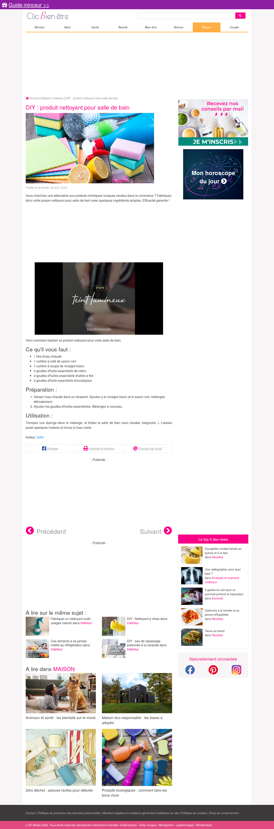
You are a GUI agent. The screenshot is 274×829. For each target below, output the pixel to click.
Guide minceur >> (29, 4)
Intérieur (86, 623)
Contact (31, 813)
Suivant (150, 531)
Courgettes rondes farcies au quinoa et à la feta (223, 550)
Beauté (123, 27)
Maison (206, 27)
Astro (67, 27)
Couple (234, 27)
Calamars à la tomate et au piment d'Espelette (222, 612)
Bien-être (151, 27)
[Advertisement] (137, 64)
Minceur (40, 27)
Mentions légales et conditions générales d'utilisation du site (141, 813)
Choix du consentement (224, 813)
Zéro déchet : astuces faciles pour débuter (59, 790)
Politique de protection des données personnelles (69, 813)
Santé (95, 27)
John (40, 437)
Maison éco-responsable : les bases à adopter (132, 720)
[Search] (240, 15)
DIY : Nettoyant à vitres (143, 618)
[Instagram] (236, 669)
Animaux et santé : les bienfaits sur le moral (60, 717)
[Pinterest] (213, 672)
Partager (52, 448)
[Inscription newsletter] (213, 122)
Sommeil (217, 598)
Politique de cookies (193, 813)
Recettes (217, 557)
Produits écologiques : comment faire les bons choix (134, 793)
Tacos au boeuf (214, 631)
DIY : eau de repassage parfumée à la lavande (143, 643)
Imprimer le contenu (101, 448)
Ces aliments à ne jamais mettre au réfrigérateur (69, 643)
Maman (179, 27)
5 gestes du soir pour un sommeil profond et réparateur (224, 592)
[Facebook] (190, 672)
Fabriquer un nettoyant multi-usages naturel (71, 620)
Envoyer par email (150, 448)
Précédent (51, 531)
